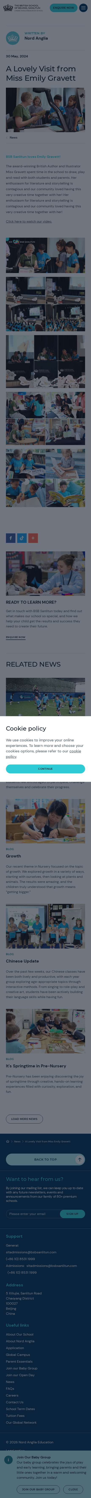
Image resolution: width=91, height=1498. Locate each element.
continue (45, 768)
